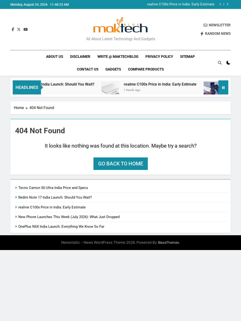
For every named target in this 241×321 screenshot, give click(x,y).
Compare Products (146, 69)
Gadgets (113, 69)
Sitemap (187, 57)
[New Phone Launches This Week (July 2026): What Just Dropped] (209, 90)
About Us (54, 57)
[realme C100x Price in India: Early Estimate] (107, 90)
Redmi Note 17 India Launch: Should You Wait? (51, 84)
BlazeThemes (168, 242)
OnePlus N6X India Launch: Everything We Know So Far (61, 226)
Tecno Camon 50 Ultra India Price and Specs (53, 188)
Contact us (87, 69)
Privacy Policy (159, 57)
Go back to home (120, 164)
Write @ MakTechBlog (117, 57)
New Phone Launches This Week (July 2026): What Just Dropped (69, 217)
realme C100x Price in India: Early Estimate (180, 4)
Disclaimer (80, 57)
